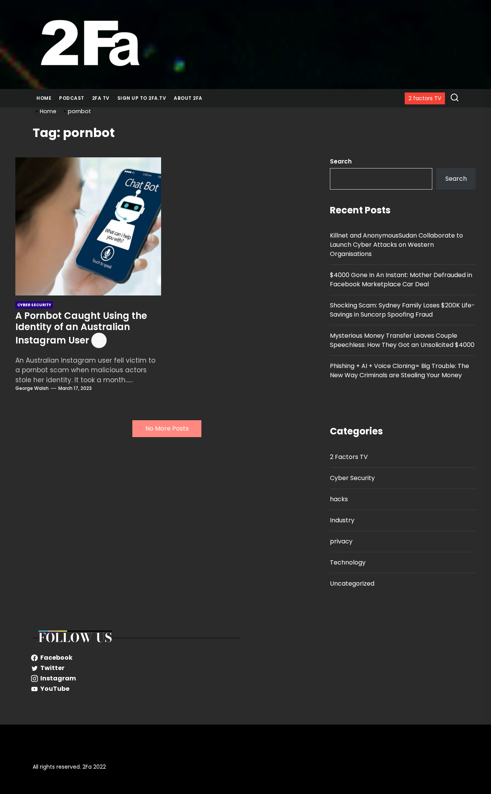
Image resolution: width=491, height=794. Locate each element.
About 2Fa (188, 98)
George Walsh (32, 388)
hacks (339, 499)
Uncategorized (352, 583)
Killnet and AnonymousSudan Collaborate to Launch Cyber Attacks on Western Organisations (396, 244)
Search (341, 161)
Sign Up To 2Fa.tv (141, 98)
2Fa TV (101, 98)
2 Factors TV (349, 456)
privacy (341, 541)
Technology (348, 562)
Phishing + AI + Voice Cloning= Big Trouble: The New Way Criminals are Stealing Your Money (399, 371)
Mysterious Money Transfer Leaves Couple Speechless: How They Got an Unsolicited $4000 (402, 340)
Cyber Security (352, 478)
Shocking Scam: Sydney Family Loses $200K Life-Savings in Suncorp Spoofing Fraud (402, 310)
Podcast (71, 98)
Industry (342, 520)
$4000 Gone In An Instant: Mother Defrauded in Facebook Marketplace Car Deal (401, 280)
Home (43, 98)
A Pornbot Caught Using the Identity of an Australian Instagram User (81, 328)
